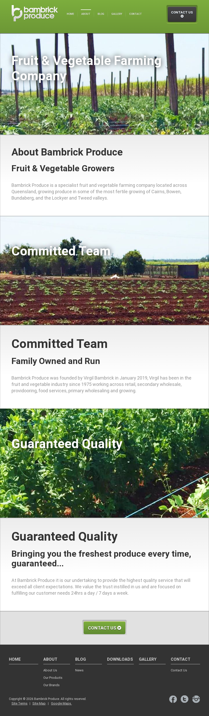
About (85, 13)
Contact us (102, 628)
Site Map (39, 703)
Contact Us (182, 12)
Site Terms (19, 703)
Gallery (116, 13)
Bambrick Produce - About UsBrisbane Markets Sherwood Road (34, 17)
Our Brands (51, 685)
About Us (50, 670)
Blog (101, 13)
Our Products (52, 678)
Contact (135, 13)
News (79, 670)
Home (70, 13)
